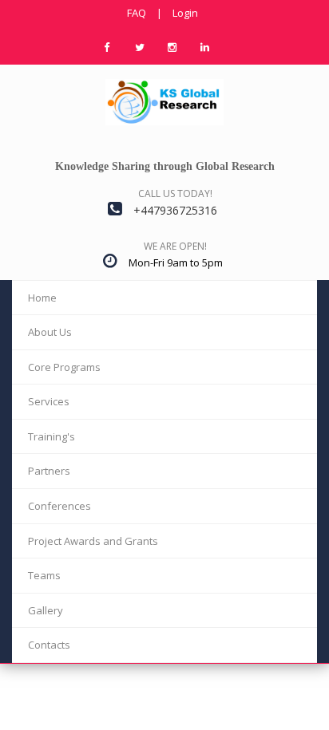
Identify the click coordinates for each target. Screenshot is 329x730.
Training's (51, 436)
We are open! (175, 246)
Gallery (45, 610)
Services (48, 401)
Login (185, 13)
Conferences (59, 506)
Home (42, 297)
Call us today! (175, 193)
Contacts (49, 644)
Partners (49, 471)
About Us (50, 332)
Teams (44, 575)
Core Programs (64, 367)
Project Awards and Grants (93, 541)
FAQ (136, 13)
